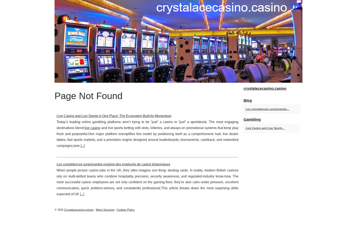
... (82, 145)
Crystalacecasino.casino (78, 209)
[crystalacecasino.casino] (178, 41)
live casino (92, 128)
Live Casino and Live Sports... (265, 128)
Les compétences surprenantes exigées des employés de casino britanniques (113, 164)
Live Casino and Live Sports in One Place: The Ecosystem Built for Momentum (114, 116)
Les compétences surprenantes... (267, 109)
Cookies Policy (126, 209)
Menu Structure (105, 209)
